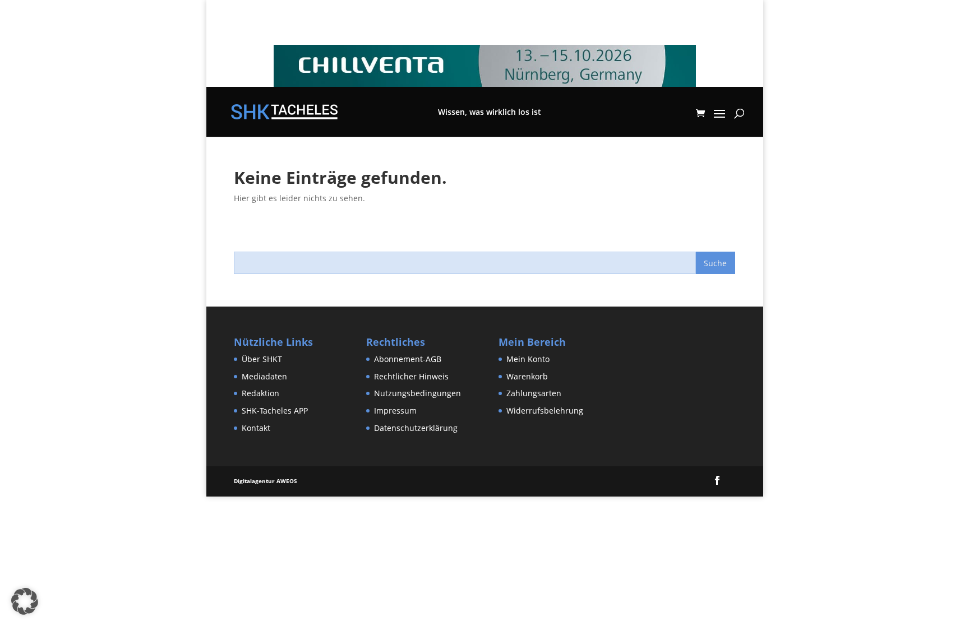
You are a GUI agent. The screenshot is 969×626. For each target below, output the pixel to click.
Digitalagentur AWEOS (265, 481)
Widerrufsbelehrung (544, 410)
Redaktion (260, 393)
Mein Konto (528, 359)
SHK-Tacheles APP (275, 410)
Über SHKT (262, 359)
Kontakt (256, 428)
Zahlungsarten (533, 393)
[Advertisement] (204, 522)
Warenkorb (527, 376)
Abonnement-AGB (407, 359)
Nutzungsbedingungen (417, 393)
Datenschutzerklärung (416, 428)
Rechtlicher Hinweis (411, 376)
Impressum (395, 410)
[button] (24, 601)
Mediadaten (264, 376)
